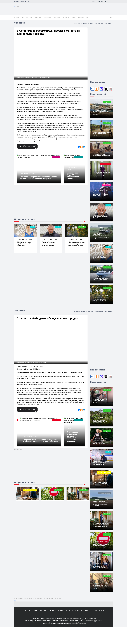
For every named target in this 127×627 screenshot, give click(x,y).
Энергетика (77, 23)
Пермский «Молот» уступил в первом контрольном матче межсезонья (101, 463)
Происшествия (83, 17)
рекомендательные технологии (77, 623)
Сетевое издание (71, 618)
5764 (106, 563)
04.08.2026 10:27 (98, 583)
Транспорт (90, 23)
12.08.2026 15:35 (98, 499)
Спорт (74, 17)
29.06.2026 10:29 (98, 190)
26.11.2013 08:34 (25, 173)
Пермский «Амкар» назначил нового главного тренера (48, 244)
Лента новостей (27, 17)
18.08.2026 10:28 (98, 438)
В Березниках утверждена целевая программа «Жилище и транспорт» (72, 437)
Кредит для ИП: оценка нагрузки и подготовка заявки (100, 483)
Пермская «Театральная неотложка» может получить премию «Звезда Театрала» (38, 178)
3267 (106, 170)
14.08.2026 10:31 (98, 459)
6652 (106, 521)
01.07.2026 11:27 (98, 170)
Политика (38, 17)
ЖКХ (106, 23)
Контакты (101, 610)
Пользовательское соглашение (94, 620)
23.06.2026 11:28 (22, 239)
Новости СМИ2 (19, 449)
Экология (82, 226)
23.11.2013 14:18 (72, 167)
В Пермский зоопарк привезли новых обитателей (101, 155)
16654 (106, 479)
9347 (106, 541)
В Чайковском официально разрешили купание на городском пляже (101, 134)
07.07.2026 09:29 (98, 130)
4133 (33, 173)
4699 (81, 239)
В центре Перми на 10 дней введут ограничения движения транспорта (101, 545)
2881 (106, 130)
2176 (106, 108)
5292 (106, 583)
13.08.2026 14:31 (98, 479)
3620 (106, 152)
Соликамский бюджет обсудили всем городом (73, 176)
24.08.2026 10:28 (98, 397)
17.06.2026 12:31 (73, 239)
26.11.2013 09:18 (33, 82)
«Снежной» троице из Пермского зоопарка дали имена (101, 587)
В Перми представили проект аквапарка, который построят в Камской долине (101, 112)
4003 (69, 169)
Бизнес (110, 23)
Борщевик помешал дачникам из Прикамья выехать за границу (100, 421)
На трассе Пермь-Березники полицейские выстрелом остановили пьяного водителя (37, 441)
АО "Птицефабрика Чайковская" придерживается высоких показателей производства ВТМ (101, 235)
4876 (55, 239)
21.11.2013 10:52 (72, 427)
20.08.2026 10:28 (98, 417)
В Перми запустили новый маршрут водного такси (100, 279)
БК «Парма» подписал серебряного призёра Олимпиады (24, 244)
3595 (106, 459)
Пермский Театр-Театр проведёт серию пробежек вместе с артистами (101, 442)
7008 (30, 239)
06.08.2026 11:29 (98, 563)
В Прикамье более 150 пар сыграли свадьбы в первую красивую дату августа (101, 525)
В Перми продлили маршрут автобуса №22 (100, 566)
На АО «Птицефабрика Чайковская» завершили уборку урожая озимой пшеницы (100, 503)
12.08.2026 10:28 (98, 521)
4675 (106, 438)
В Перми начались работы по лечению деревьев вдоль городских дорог (76, 244)
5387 (69, 428)
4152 (106, 499)
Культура (66, 17)
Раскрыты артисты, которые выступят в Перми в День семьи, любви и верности (101, 195)
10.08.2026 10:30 (98, 541)
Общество (57, 17)
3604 (106, 417)
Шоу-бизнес (106, 184)
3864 (106, 276)
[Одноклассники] (81, 147)
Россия (16, 17)
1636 (106, 397)
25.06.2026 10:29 (47, 239)
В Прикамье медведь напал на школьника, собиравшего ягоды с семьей (101, 174)
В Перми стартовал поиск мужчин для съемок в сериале (100, 401)
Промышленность (99, 23)
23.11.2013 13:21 (25, 436)
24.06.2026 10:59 (98, 230)
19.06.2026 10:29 (98, 276)
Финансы (84, 23)
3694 (33, 436)
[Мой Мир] (84, 147)
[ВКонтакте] (79, 147)
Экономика (47, 17)
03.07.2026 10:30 (98, 152)
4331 (106, 230)
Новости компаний (28, 489)
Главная (27, 610)
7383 (106, 190)
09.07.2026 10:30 (98, 108)
